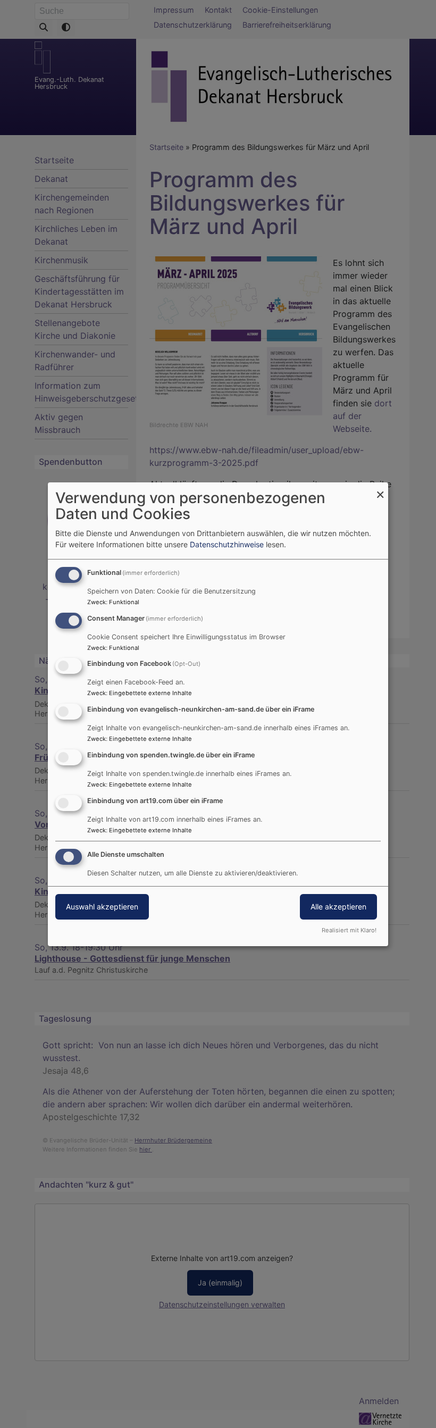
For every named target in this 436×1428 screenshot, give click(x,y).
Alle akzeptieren (338, 906)
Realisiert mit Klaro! (349, 930)
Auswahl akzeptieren (102, 906)
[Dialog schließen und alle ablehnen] (380, 489)
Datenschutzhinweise (227, 544)
